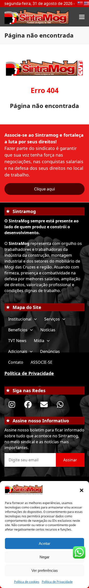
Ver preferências (44, 570)
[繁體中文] (80, 3)
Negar (44, 557)
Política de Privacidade (57, 582)
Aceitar (44, 543)
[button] (81, 490)
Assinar (70, 460)
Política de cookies (26, 582)
